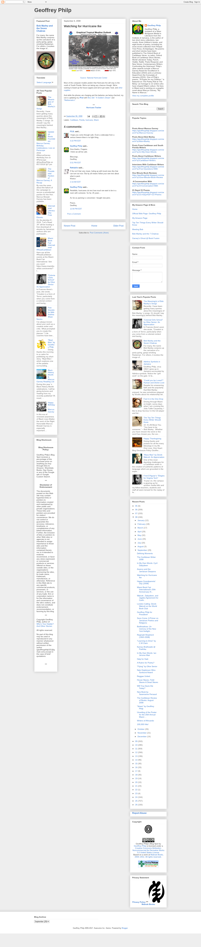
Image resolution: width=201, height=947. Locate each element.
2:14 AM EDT (75, 182)
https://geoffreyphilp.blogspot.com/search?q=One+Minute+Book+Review (148, 176)
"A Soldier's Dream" (103, 98)
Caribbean (74, 120)
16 (136, 767)
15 (136, 763)
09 (136, 741)
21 (136, 786)
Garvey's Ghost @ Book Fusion (145, 238)
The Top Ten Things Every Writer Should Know (152, 420)
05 (136, 506)
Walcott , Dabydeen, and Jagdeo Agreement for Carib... (147, 598)
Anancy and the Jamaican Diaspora (146, 570)
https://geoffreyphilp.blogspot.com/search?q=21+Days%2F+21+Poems (148, 193)
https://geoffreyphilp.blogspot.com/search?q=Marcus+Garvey (148, 132)
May (140, 535)
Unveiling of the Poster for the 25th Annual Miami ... (147, 714)
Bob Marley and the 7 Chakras (145, 234)
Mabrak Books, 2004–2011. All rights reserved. (149, 856)
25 (136, 801)
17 (136, 771)
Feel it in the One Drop (153, 399)
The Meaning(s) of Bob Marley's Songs (154, 302)
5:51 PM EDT (75, 163)
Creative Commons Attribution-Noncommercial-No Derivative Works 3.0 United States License (148, 850)
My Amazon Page (139, 218)
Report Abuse (139, 813)
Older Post (118, 226)
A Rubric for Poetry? (145, 663)
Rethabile (74, 168)
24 (136, 797)
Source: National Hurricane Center (93, 78)
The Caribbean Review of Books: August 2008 (147, 700)
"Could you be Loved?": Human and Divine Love (154, 381)
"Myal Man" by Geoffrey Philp (51, 343)
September (143, 550)
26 (136, 805)
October (141, 729)
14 (136, 760)
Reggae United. (144, 676)
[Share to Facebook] (101, 116)
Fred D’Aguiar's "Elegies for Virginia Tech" (154, 477)
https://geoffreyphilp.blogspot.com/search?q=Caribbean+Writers (148, 159)
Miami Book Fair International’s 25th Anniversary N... (146, 589)
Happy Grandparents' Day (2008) (146, 582)
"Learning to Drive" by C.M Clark (146, 642)
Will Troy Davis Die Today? (145, 687)
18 (136, 775)
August (141, 546)
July (140, 543)
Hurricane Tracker (93, 108)
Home (94, 226)
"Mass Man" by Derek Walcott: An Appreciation (154, 456)
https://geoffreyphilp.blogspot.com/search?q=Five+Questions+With (148, 168)
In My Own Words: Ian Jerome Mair (146, 654)
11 (136, 749)
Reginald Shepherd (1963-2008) (145, 636)
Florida (82, 120)
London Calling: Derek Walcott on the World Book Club (147, 606)
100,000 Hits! (142, 724)
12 (136, 752)
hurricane (89, 120)
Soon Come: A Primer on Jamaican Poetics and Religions (147, 620)
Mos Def (91, 98)
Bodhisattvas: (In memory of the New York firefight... (146, 628)
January (141, 520)
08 (136, 517)
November (142, 733)
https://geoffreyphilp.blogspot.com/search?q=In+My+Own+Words (148, 151)
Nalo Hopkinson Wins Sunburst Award (146, 671)
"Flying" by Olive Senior (147, 666)
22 (136, 790)
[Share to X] (98, 116)
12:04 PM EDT (76, 209)
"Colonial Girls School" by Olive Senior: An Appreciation (153, 322)
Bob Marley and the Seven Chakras (45, 28)
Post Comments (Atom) (99, 233)
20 (136, 782)
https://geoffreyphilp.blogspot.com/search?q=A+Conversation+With (148, 185)
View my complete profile (143, 96)
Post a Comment (74, 214)
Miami (96, 120)
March (141, 528)
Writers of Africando (145, 721)
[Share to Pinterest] (103, 116)
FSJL (72, 131)
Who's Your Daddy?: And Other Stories (45, 625)
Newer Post (69, 226)
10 (136, 745)
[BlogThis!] (96, 116)
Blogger (125, 928)
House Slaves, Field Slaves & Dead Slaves (147, 681)
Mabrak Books (148, 904)
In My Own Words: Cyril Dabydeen (147, 564)
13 (136, 756)
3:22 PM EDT (75, 141)
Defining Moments (145, 553)
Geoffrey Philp (52, 10)
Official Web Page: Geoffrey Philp (146, 213)
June (140, 539)
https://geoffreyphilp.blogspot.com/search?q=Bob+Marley (148, 140)
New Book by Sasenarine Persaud (147, 693)
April (140, 531)
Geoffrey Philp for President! (144, 613)
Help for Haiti (142, 659)
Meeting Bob (137, 229)
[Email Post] (88, 116)
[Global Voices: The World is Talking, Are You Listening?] (148, 867)
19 (136, 778)
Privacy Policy (138, 902)
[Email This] (93, 116)
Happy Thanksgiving (152, 438)
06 (136, 509)
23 (136, 793)
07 (136, 513)
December (142, 736)
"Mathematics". (70, 100)
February (142, 524)
